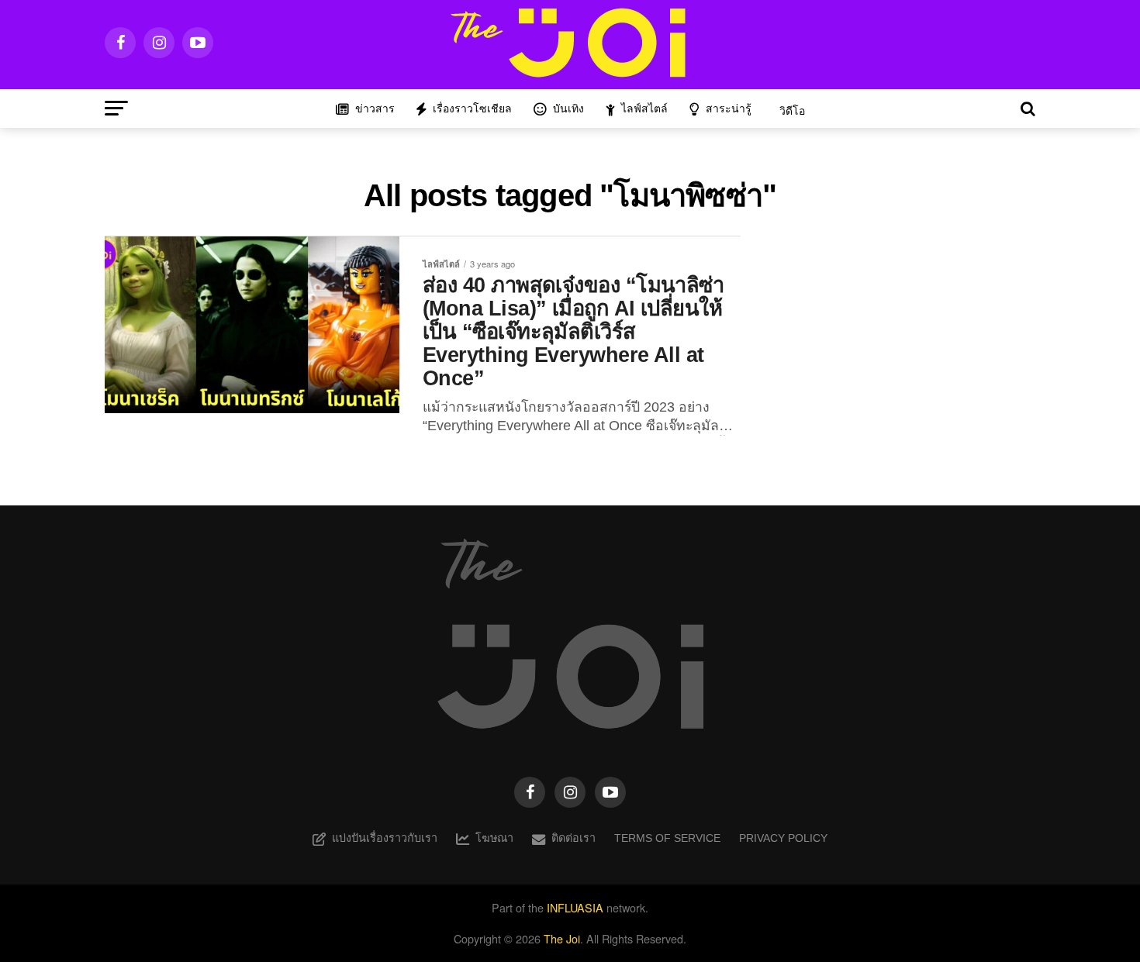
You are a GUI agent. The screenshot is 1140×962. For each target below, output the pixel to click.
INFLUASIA (575, 907)
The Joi (562, 938)
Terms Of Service (667, 838)
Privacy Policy (783, 838)
